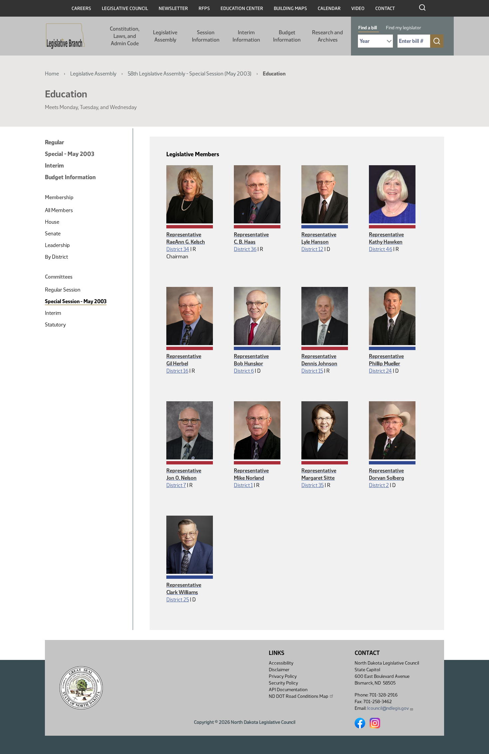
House (52, 222)
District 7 (176, 485)
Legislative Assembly (165, 36)
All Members (59, 210)
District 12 (312, 249)
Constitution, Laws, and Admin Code (124, 36)
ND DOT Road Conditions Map (298, 696)
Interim (54, 165)
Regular (54, 142)
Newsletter (173, 8)
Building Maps (290, 8)
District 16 (177, 371)
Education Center (242, 8)
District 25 (177, 599)
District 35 (312, 485)
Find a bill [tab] (367, 28)
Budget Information (287, 36)
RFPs (204, 8)
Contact (385, 8)
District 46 (380, 249)
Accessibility (281, 663)
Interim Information (246, 36)
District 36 (245, 249)
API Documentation (288, 689)
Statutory (55, 324)
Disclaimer (279, 670)
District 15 (312, 371)
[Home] (65, 36)
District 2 (379, 485)
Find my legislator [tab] (403, 28)
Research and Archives (327, 36)
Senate (53, 233)
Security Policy (283, 683)
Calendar (329, 8)
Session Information (206, 36)
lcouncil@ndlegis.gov (388, 708)
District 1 (243, 485)
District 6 (244, 371)
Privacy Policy (283, 676)
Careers (81, 8)
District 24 (380, 371)
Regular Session (63, 290)
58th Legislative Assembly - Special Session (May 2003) (189, 73)
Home (52, 73)
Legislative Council (125, 8)
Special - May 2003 (69, 154)
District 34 (177, 249)
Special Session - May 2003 (75, 301)
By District (56, 257)
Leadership (57, 245)
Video (358, 8)
